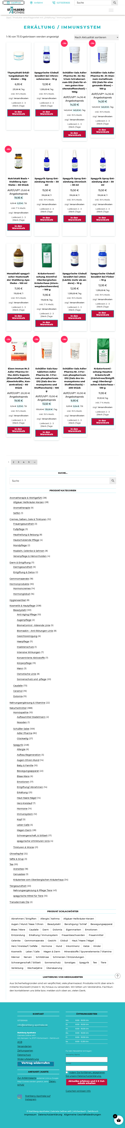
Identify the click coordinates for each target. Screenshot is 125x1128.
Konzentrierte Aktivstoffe (31, 657)
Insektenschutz (25, 647)
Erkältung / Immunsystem (43, 935)
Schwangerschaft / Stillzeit (26, 962)
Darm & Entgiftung (20, 562)
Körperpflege (24, 663)
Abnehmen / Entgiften (23, 918)
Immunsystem (25, 814)
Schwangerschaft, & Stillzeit (32, 835)
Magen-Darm (24, 830)
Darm (46, 929)
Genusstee (19, 874)
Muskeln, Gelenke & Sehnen (28, 550)
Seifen (16, 513)
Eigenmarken (73, 929)
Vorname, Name (73, 1055)
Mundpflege (20, 545)
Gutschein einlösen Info (78, 1091)
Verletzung (17, 968)
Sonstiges (69, 962)
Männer (15, 957)
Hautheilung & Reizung (26, 534)
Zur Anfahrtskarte (26, 1078)
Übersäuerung (54, 968)
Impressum (30, 1114)
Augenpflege (24, 620)
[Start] (118, 975)
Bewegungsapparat (28, 771)
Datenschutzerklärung (50, 1114)
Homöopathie (21, 712)
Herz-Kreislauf (24, 803)
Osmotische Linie (26, 674)
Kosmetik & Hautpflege (22, 605)
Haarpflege (23, 641)
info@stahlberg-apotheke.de (32, 1025)
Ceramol (18, 691)
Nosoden (22, 722)
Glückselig (22, 738)
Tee (11, 864)
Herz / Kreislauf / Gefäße (24, 946)
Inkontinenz (72, 946)
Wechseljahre (34, 968)
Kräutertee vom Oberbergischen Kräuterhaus (38, 879)
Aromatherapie (21, 507)
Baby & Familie (25, 765)
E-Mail (68, 1063)
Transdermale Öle (19, 902)
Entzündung (18, 935)
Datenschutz (24, 1055)
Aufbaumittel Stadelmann (31, 717)
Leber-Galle (23, 824)
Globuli (64, 940)
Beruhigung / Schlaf (75, 924)
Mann (20, 668)
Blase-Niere (23, 776)
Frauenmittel (96, 935)
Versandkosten (21, 98)
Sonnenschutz (53, 962)
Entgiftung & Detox (24, 572)
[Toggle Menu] (111, 10)
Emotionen (23, 781)
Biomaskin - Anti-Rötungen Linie (35, 630)
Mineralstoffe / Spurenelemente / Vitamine (88, 951)
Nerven (28, 957)
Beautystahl (19, 610)
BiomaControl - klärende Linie (33, 625)
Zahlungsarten (25, 1050)
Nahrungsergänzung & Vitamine (27, 702)
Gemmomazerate (19, 578)
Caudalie (18, 685)
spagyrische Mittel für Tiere (28, 895)
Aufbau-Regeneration (29, 754)
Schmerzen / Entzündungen (68, 957)
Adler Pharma (24, 733)
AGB (19, 1042)
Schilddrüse (42, 957)
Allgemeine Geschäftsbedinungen (82, 1114)
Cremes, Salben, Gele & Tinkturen (28, 519)
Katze (86, 946)
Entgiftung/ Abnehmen (30, 787)
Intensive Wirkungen (28, 652)
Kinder (97, 946)
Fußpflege (19, 529)
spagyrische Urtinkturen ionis (33, 841)
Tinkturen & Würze (23, 847)
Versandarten (24, 1046)
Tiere (103, 962)
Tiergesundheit (18, 886)
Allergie (21, 749)
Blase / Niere (18, 929)
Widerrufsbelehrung (28, 1059)
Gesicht (52, 940)
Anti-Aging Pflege (27, 614)
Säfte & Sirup (17, 859)
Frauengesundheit (23, 523)
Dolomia (18, 696)
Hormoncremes (22, 588)
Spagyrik (18, 745)
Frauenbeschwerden (73, 935)
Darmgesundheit (22, 567)
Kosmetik (16, 951)
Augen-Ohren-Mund (28, 760)
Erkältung (22, 792)
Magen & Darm (52, 951)
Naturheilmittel (18, 708)
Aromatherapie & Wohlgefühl (26, 497)
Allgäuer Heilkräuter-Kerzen (28, 502)
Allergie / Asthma (49, 918)
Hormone (22, 808)
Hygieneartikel (18, 600)
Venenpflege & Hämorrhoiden (30, 556)
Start (8, 17)
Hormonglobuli (21, 594)
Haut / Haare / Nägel (83, 940)
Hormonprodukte (19, 584)
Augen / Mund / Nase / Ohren (27, 924)
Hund (59, 946)
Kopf (19, 819)
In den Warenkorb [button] (18, 112)
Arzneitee (18, 869)
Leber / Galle (33, 951)
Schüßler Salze (21, 728)
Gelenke (16, 940)
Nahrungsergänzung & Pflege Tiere (32, 890)
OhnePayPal (16, 853)
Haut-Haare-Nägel (26, 798)
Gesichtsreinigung (27, 636)
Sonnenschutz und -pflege (31, 679)
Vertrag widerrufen (36, 1063)
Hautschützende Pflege (26, 540)
